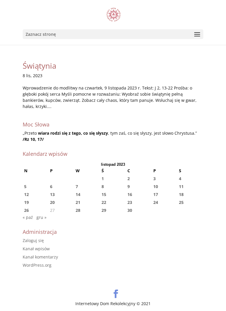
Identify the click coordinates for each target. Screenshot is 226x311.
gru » (41, 217)
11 (181, 186)
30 (129, 210)
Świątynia (39, 65)
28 (78, 210)
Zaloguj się (33, 240)
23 (129, 202)
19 (26, 202)
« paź (28, 217)
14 (78, 194)
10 (155, 186)
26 (26, 210)
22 (104, 202)
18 (181, 194)
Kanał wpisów (36, 248)
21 (78, 202)
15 (104, 194)
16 (129, 194)
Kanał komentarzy (40, 257)
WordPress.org (37, 265)
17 (155, 194)
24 (155, 202)
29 (104, 210)
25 (181, 202)
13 (52, 194)
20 (52, 202)
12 (26, 194)
